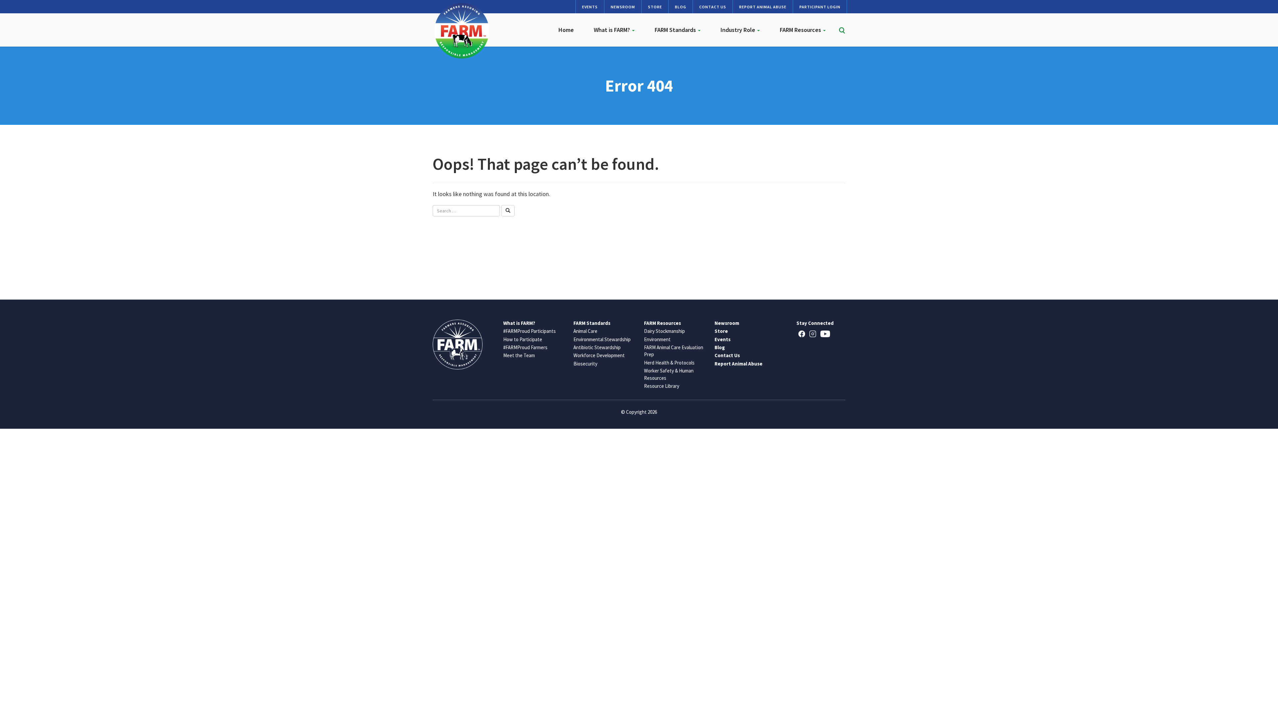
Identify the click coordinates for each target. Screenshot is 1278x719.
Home (566, 30)
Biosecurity (585, 363)
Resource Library (661, 386)
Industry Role (738, 30)
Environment (657, 339)
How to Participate (522, 339)
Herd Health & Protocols (669, 363)
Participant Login (819, 6)
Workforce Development (599, 355)
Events (590, 6)
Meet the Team (519, 355)
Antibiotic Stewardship (597, 347)
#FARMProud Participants (529, 331)
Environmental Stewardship (602, 339)
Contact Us (712, 6)
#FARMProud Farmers (525, 347)
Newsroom (623, 6)
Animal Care (585, 331)
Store (655, 6)
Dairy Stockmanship (664, 331)
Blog (680, 6)
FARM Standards (676, 30)
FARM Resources (801, 30)
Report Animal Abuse (762, 6)
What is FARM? (612, 30)
